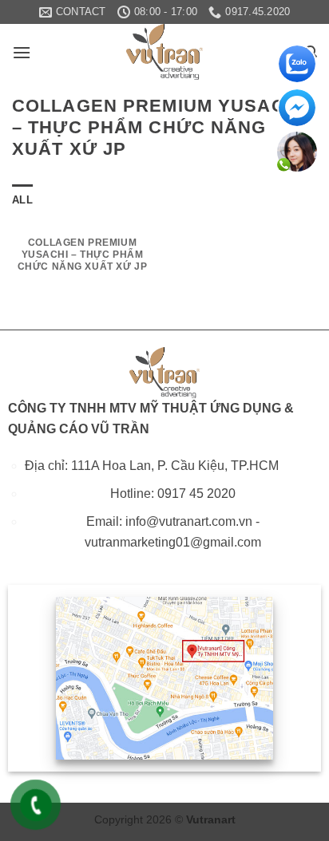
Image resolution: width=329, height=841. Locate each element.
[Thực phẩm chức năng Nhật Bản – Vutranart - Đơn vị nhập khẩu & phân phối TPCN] (164, 52)
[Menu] (21, 52)
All (22, 200)
